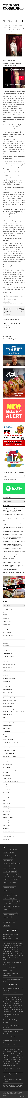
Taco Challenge (6, 825)
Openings (5, 784)
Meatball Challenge (7, 667)
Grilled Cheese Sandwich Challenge (11, 745)
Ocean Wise (7, 895)
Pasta (15, 895)
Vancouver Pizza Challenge (10, 1031)
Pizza (6, 898)
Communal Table (8, 863)
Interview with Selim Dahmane (11, 979)
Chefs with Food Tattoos (12, 296)
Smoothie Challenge (7, 686)
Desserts (18, 863)
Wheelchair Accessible (10, 920)
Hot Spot (7, 879)
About (4, 613)
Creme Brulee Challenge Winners (11, 319)
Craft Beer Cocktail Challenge (9, 723)
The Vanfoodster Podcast (8, 831)
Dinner (6, 866)
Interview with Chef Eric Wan (11, 968)
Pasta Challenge (6, 789)
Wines (12, 922)
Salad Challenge (6, 803)
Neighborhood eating (9, 887)
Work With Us (6, 839)
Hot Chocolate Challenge (8, 753)
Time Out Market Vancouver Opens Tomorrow (13, 572)
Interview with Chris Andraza (11, 973)
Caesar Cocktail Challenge (9, 635)
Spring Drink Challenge (8, 817)
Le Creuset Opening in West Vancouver (12, 514)
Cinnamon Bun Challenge (8, 709)
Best (12, 852)
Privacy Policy (6, 618)
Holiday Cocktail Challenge (9, 750)
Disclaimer (5, 616)
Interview (14, 879)
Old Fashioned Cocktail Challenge (10, 781)
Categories (5, 641)
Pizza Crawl (5, 795)
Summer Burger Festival (8, 820)
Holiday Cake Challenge (8, 748)
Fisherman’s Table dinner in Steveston (11, 527)
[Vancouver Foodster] (14, 9)
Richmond (13, 898)
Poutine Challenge (7, 797)
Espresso (7, 871)
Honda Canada (15, 876)
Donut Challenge (6, 731)
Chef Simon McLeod (11, 299)
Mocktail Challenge (7, 772)
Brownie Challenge (7, 629)
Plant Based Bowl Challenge (9, 678)
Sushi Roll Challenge (7, 692)
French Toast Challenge (8, 739)
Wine (6, 922)
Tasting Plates (6, 828)
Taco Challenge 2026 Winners (9, 554)
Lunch (6, 885)
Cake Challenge (6, 638)
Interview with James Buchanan (10, 935)
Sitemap (5, 614)
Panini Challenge (6, 786)
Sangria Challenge (7, 809)
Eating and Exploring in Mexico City (10, 548)
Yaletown (6, 925)
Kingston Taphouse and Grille (10, 303)
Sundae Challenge (7, 822)
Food (13, 871)
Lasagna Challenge (7, 761)
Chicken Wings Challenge (8, 703)
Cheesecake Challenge (8, 695)
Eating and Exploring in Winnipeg (10, 531)
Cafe (6, 858)
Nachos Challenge (7, 670)
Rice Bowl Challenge (7, 684)
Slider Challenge (6, 811)
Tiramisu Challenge (7, 834)
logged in (14, 339)
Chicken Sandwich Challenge (9, 700)
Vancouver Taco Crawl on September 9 (11, 518)
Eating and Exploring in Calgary (10, 534)
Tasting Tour (16, 906)
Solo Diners (7, 903)
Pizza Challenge (6, 792)
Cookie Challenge (7, 720)
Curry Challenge (6, 728)
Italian (6, 882)
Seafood (16, 901)
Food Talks (5, 736)
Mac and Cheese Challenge (9, 664)
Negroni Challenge (7, 778)
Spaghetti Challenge (7, 689)
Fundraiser (14, 874)
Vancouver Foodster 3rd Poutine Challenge (7, 312)
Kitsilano (13, 882)
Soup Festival (6, 814)
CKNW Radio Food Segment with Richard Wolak (13, 711)
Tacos (15, 903)
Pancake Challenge (7, 673)
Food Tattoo (6, 301)
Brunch (14, 855)
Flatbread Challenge (7, 653)
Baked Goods (7, 849)
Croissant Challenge (7, 725)
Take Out (7, 906)
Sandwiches (7, 901)
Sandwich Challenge (7, 806)
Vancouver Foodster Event (11, 914)
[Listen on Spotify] (14, 494)
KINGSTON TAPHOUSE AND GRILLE (12, 323)
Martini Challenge (7, 767)
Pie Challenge (6, 675)
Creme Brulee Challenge (8, 648)
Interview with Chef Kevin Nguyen (12, 962)
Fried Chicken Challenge (8, 656)
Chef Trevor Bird (7, 327)
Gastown (6, 876)
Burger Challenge (7, 632)
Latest (22, 296)
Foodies (6, 874)
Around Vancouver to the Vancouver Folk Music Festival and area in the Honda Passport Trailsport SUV (13, 510)
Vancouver (7, 909)
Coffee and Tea (8, 860)
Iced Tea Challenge (7, 661)
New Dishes (7, 890)
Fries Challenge (6, 659)
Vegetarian (7, 917)
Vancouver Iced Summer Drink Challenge (12, 523)
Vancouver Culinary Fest (8, 836)
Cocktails (13, 858)
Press (4, 800)
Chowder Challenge (7, 706)
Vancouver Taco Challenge (9, 569)
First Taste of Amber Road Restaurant (11, 551)
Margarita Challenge (7, 764)
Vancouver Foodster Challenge (12, 912)
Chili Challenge (6, 645)
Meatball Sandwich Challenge (9, 770)
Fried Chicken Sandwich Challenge (10, 742)
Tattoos (21, 303)
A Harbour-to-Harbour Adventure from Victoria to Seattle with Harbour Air (14, 1085)
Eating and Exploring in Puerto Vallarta (11, 541)
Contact (4, 717)
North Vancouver (8, 893)
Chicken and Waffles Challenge (10, 698)
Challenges (5, 643)
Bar (15, 849)
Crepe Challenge (6, 650)
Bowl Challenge (6, 624)
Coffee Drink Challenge (8, 714)
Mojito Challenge (6, 775)
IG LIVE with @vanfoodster (9, 759)
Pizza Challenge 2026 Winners (11, 1025)
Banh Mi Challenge (7, 621)
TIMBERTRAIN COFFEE (20, 310)
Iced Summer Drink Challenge (9, 756)
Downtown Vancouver (9, 868)
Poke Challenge (6, 681)
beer (6, 852)
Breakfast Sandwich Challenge (10, 627)
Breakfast (7, 855)
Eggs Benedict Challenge (8, 734)
